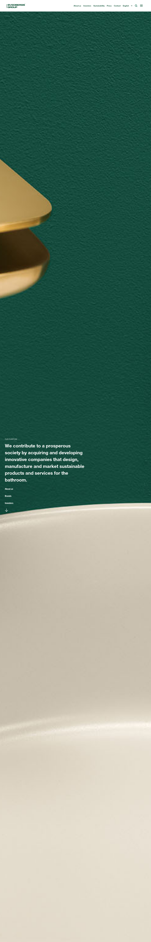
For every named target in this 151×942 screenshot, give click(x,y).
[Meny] (141, 5)
